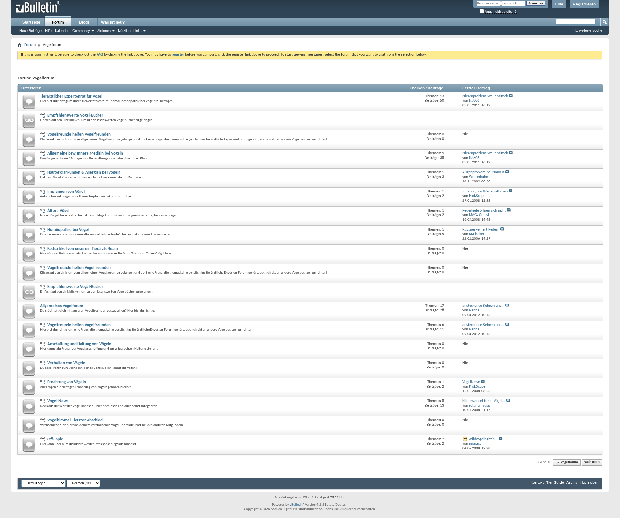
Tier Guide (555, 483)
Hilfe (559, 4)
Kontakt (537, 483)
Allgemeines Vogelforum (61, 306)
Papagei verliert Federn (480, 230)
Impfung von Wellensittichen (485, 191)
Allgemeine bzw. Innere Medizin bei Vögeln (85, 153)
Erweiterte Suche (588, 30)
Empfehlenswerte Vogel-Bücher (75, 115)
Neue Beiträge (30, 31)
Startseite (31, 22)
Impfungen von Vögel (66, 192)
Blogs (84, 22)
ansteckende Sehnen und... (483, 306)
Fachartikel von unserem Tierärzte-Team (82, 249)
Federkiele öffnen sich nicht (484, 210)
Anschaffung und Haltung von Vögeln (79, 344)
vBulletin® (297, 505)
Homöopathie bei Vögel (68, 230)
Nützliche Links (130, 31)
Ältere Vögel (58, 211)
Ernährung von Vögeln (66, 382)
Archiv (572, 483)
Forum (58, 22)
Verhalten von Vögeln (66, 363)
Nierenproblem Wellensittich (485, 96)
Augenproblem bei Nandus (483, 172)
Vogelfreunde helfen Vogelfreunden (79, 134)
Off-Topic (55, 439)
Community (81, 31)
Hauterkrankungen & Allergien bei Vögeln (83, 173)
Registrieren (584, 4)
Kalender (62, 31)
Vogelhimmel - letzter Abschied (75, 420)
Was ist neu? (113, 22)
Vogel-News (57, 401)
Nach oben (592, 462)
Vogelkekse (471, 382)
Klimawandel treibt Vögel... (483, 401)
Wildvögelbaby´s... (483, 439)
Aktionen (104, 31)
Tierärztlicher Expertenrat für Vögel (71, 96)
